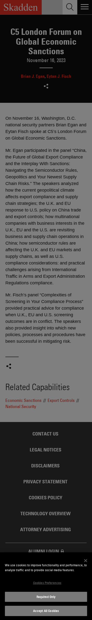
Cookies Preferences (47, 583)
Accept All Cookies (46, 611)
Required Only (46, 597)
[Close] (85, 560)
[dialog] (46, 586)
